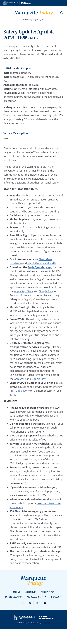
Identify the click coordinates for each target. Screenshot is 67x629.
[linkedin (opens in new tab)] (44, 603)
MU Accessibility (35, 596)
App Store (20, 379)
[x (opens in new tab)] (37, 603)
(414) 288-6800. (18, 390)
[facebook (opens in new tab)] (22, 603)
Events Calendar (13, 596)
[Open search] (62, 13)
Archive (16, 592)
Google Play (46, 291)
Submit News (47, 592)
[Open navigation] (5, 13)
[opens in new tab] (17, 3)
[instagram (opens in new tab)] (30, 603)
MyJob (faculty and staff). (41, 263)
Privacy (55, 596)
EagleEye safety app (40, 267)
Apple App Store (23, 291)
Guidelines (30, 592)
